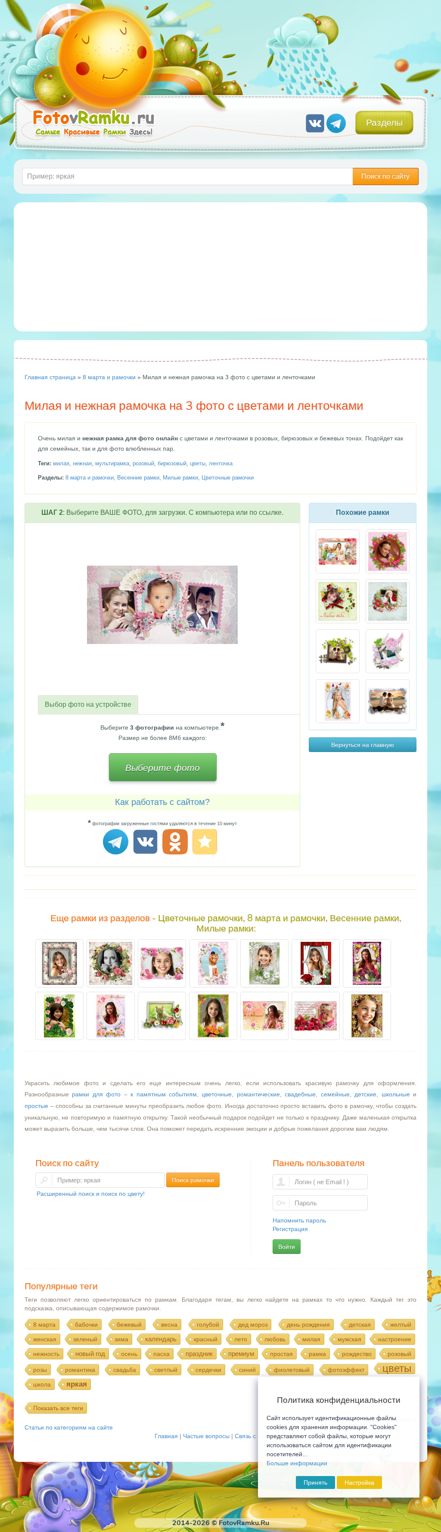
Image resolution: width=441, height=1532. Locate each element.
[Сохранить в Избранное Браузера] (206, 843)
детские (365, 1094)
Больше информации (297, 1463)
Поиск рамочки (193, 1179)
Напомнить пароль (299, 1220)
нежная (82, 463)
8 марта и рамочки (89, 477)
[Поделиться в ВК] (147, 843)
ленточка (221, 463)
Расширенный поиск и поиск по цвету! (91, 1193)
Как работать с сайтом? (162, 802)
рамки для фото (96, 1094)
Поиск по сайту (385, 176)
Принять (315, 1482)
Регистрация (290, 1229)
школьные (396, 1094)
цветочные (217, 1094)
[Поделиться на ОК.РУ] (176, 843)
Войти (286, 1246)
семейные (335, 1094)
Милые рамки (180, 477)
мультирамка (112, 463)
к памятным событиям (163, 1094)
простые (36, 1105)
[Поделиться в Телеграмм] (117, 843)
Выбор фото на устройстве (88, 704)
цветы (197, 463)
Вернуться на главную (362, 744)
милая (61, 463)
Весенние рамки (138, 477)
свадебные (300, 1094)
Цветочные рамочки (228, 477)
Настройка (359, 1482)
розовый (143, 463)
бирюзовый (172, 463)
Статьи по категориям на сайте (69, 1427)
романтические (258, 1094)
